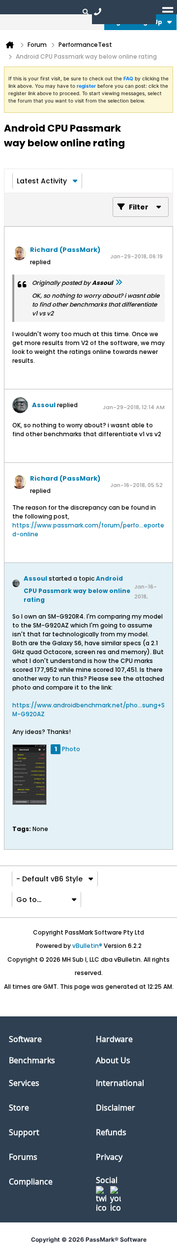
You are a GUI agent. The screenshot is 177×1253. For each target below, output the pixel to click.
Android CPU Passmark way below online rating (77, 589)
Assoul (44, 405)
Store (19, 1107)
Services (24, 1083)
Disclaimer (115, 1107)
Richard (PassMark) (65, 249)
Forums (23, 1156)
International (120, 1083)
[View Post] (118, 282)
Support (24, 1132)
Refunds (111, 1132)
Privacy (109, 1156)
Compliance (31, 1181)
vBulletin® (87, 945)
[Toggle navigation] (167, 11)
